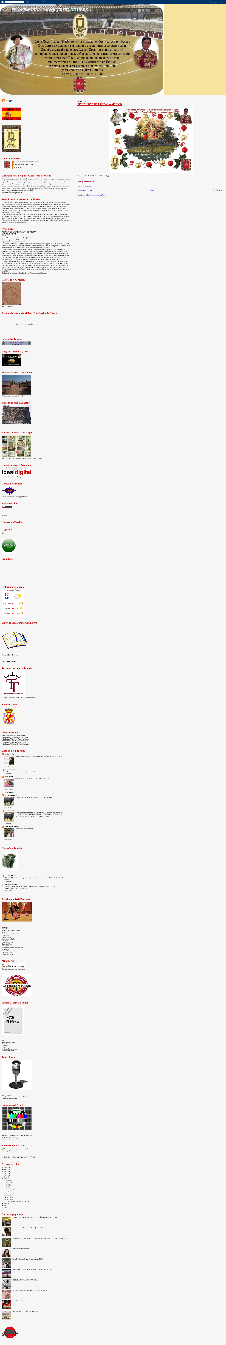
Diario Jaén (5, 1044)
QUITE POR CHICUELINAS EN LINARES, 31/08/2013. (32, 778)
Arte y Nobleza (6, 929)
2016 (6, 1203)
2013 (6, 1174)
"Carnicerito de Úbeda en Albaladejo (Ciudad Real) (28, 1228)
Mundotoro (5, 949)
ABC (3, 1040)
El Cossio (5, 941)
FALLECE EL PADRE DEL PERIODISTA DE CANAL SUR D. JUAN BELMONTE (39, 1238)
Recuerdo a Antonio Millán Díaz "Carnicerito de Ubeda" (29, 1290)
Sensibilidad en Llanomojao (21, 1249)
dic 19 (9, 1199)
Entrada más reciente (84, 190)
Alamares (5, 927)
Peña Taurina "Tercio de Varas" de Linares (15, 741)
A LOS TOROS (9, 876)
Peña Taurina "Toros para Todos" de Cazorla (15, 739)
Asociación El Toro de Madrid (11, 930)
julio (7, 1188)
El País (4, 1047)
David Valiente (9, 792)
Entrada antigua (218, 190)
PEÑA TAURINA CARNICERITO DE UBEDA (51, 9)
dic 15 (9, 1197)
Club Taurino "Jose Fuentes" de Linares (14, 742)
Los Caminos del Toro (11, 826)
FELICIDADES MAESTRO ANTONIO (25, 1280)
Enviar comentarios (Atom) (96, 195)
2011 (6, 1169)
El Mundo (5, 1046)
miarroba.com (12, 1151)
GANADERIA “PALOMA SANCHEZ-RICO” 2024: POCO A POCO (35, 797)
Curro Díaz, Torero (10, 770)
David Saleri (8, 776)
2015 (6, 1178)
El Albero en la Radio (8, 939)
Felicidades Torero (18, 1301)
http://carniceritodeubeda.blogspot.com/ (14, 242)
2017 (6, 1205)
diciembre (9, 1195)
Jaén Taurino (6, 946)
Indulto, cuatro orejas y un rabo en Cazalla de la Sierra (20, 772)
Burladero (5, 932)
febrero (8, 1180)
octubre (8, 1192)
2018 (6, 1208)
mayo (7, 1184)
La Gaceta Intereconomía (9, 1049)
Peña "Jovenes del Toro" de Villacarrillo (14, 736)
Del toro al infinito (10, 884)
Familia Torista (9, 811)
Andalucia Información (9, 1042)
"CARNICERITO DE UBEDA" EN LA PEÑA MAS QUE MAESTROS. (35, 1217)
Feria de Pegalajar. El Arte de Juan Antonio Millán (27, 1259)
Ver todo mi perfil (18, 167)
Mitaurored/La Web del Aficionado (12, 947)
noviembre (9, 1194)
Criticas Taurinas (7, 937)
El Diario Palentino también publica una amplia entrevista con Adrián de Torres (38, 756)
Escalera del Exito (7, 942)
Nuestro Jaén (6, 951)
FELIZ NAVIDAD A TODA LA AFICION (99, 104)
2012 (6, 1172)
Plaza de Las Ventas (8, 954)
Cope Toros (5, 936)
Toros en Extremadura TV (10, 1139)
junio (7, 1186)
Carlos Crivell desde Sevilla (10, 934)
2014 (6, 1176)
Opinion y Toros (7, 952)
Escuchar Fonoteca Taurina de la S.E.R (14, 1097)
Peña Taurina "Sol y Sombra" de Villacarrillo (15, 744)
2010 (6, 1167)
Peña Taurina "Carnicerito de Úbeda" (27, 162)
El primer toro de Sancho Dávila (24, 828)
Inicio (152, 190)
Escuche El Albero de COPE (10, 1098)
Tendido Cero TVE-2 (8, 1137)
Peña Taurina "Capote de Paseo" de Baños (15, 737)
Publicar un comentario (84, 186)
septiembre (9, 1190)
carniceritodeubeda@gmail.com (12, 193)
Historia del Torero (7, 944)
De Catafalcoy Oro (10, 795)
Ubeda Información (8, 1051)
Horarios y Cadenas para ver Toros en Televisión (17, 1135)
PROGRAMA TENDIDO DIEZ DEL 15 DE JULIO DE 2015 (32, 1269)
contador (4, 515)
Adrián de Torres (10, 754)
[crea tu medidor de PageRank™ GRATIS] (3, 533)
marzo (8, 1182)
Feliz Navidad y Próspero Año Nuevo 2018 (25, 1311)
